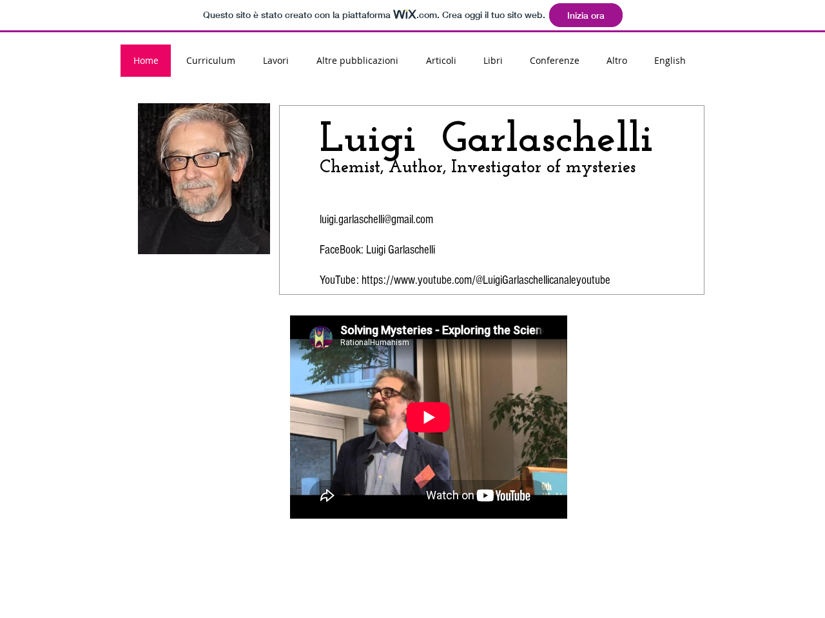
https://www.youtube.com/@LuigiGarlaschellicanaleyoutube (486, 280)
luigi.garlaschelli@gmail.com (376, 219)
